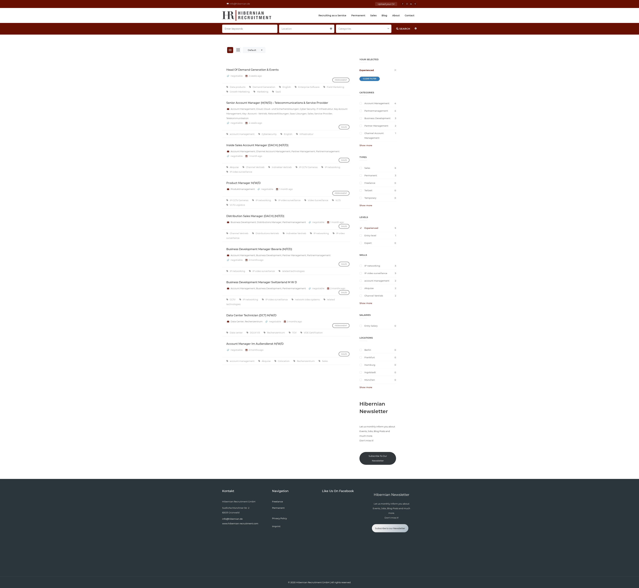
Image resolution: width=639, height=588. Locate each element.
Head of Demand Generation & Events (252, 69)
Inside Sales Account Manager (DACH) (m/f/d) (257, 145)
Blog (384, 15)
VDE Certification (313, 332)
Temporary (370, 198)
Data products (238, 87)
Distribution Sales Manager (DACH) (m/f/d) (255, 216)
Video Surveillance (318, 200)
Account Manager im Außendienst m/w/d (255, 343)
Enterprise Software (309, 87)
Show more (365, 145)
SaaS (278, 91)
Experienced (366, 70)
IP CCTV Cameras (308, 167)
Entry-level (370, 235)
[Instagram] (407, 3)
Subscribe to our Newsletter (390, 528)
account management (242, 134)
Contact (409, 15)
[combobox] (306, 28)
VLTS (338, 200)
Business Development (243, 222)
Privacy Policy (279, 518)
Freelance (369, 183)
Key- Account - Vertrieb (254, 113)
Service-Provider (323, 113)
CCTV (233, 299)
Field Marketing (335, 87)
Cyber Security (308, 109)
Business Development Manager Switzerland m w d (261, 282)
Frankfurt (369, 357)
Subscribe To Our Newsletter (378, 458)
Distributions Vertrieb (267, 233)
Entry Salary (371, 325)
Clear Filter (369, 78)
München (369, 379)
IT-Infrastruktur (325, 109)
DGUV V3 (255, 332)
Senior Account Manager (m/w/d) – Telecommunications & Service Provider (277, 102)
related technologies (293, 271)
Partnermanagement (327, 151)
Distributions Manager (269, 222)
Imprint (276, 526)
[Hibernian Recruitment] (247, 15)
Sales (373, 15)
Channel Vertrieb (255, 167)
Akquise (234, 167)
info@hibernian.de (239, 3)
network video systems (307, 299)
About (396, 15)
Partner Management (303, 151)
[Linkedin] (411, 3)
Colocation (284, 361)
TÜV (294, 332)
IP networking (332, 167)
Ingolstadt (370, 372)
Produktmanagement (243, 189)
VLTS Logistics (237, 205)
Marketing (263, 91)
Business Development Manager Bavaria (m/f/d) (259, 249)
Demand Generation (264, 87)
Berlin (367, 350)
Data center (236, 332)
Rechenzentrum (254, 321)
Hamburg (369, 365)
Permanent (358, 15)
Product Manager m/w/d (243, 183)
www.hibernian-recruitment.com (240, 523)
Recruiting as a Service (332, 15)
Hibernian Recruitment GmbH (312, 582)
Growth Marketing (240, 91)
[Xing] (415, 3)
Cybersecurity (269, 134)
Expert (368, 243)
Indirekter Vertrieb (282, 167)
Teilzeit (368, 190)
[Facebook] (402, 3)
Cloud (259, 109)
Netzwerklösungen (278, 113)
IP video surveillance (241, 171)
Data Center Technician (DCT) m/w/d (251, 315)
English (287, 87)
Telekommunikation (237, 118)
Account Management (243, 109)
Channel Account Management (273, 151)
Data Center (237, 321)
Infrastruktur (306, 134)
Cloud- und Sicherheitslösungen (281, 109)
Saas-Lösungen (298, 113)
